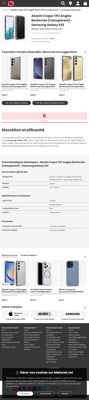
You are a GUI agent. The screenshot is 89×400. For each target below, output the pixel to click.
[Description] (44, 115)
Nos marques (74, 335)
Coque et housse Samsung (72, 319)
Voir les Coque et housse (16, 103)
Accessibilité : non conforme (75, 355)
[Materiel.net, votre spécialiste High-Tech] (11, 3)
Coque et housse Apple (15, 319)
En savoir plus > (13, 386)
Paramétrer (45, 393)
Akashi (52, 183)
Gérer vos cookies (76, 352)
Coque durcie (55, 204)
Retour (6, 10)
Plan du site (73, 332)
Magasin (71, 2)
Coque (52, 200)
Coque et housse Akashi (44, 319)
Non (51, 208)
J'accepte (25, 393)
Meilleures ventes (10, 255)
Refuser (65, 393)
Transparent (54, 212)
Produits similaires (29, 255)
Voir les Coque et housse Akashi (50, 103)
